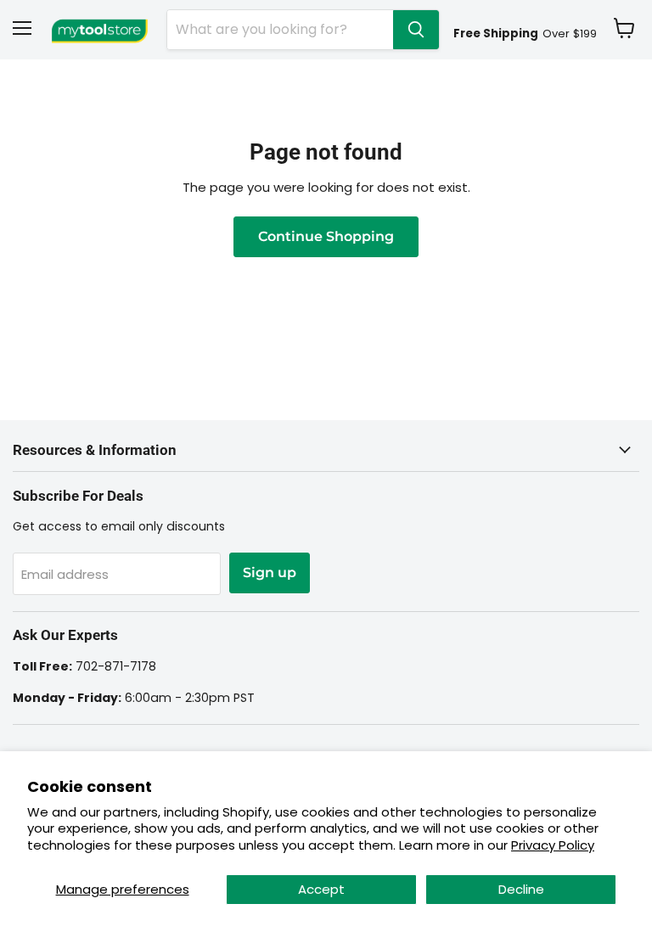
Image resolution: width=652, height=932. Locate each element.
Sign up (269, 572)
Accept (321, 889)
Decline (521, 889)
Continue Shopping (326, 236)
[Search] (416, 29)
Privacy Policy (552, 845)
